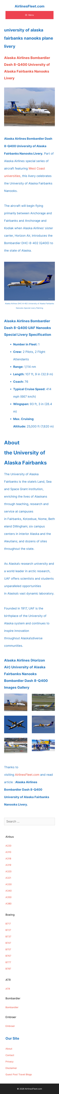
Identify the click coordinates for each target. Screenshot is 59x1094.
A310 (8, 852)
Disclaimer (11, 1068)
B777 (8, 962)
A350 (8, 897)
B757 (8, 949)
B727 (8, 930)
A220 (8, 845)
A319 (8, 865)
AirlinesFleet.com (29, 6)
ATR (7, 988)
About (8, 1048)
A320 (8, 871)
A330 (8, 884)
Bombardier (11, 1007)
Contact (9, 1055)
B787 (8, 968)
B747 (8, 943)
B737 (8, 936)
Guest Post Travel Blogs (18, 1074)
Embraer (10, 1026)
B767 (8, 955)
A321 (8, 877)
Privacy (9, 1061)
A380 (8, 903)
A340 (8, 890)
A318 (8, 858)
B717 (8, 923)
